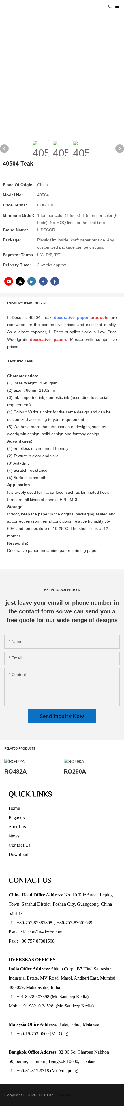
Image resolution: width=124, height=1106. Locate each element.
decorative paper (71, 317)
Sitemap (65, 1095)
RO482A (15, 771)
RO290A (75, 771)
